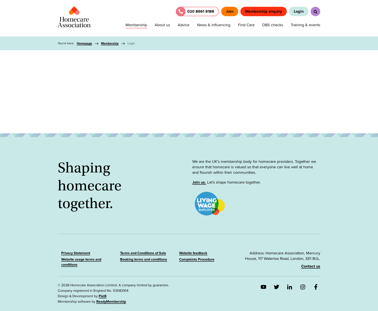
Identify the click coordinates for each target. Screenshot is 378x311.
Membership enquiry (263, 11)
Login (299, 11)
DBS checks (272, 25)
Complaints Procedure (196, 259)
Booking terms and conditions (143, 259)
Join (229, 11)
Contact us (310, 266)
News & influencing (213, 25)
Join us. (199, 182)
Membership (136, 25)
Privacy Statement (75, 253)
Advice (183, 25)
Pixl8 (103, 296)
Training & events (305, 25)
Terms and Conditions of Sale (143, 253)
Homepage (84, 43)
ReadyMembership (111, 301)
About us (162, 25)
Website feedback (193, 253)
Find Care (246, 25)
